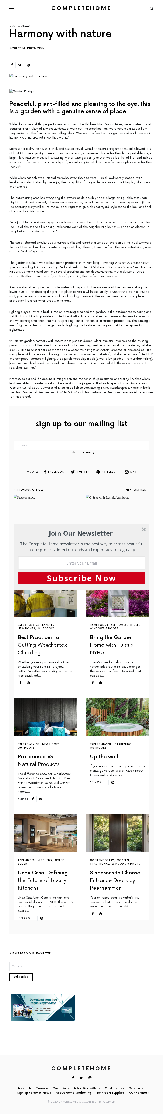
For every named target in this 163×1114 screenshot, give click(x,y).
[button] (81, 533)
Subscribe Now (82, 578)
